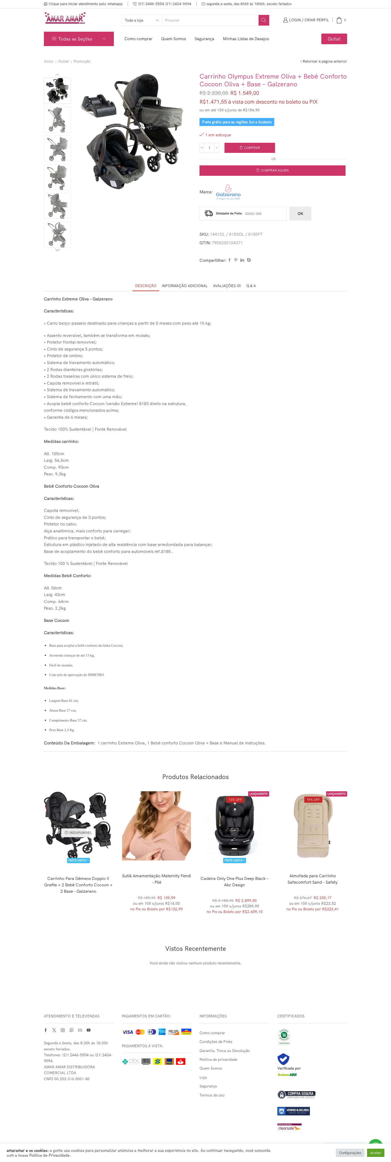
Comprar (252, 148)
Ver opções (159, 851)
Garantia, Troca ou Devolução (224, 1050)
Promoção (82, 61)
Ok (300, 213)
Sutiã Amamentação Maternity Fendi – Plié (156, 879)
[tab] (145, 286)
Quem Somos (173, 38)
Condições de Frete (215, 1041)
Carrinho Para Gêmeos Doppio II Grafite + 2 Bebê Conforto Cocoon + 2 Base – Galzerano (78, 885)
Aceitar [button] (375, 1153)
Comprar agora (275, 170)
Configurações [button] (350, 1153)
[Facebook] (229, 260)
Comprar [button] (234, 854)
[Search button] (264, 20)
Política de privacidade (218, 1059)
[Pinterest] (236, 260)
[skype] (248, 260)
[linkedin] (242, 260)
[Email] (80, 1030)
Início (48, 61)
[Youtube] (88, 1030)
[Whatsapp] (71, 1030)
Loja (203, 1077)
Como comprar (138, 38)
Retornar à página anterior (325, 61)
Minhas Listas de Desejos (246, 38)
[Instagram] (63, 1030)
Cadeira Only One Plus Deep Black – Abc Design (235, 881)
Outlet (334, 39)
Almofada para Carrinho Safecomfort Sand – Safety (313, 879)
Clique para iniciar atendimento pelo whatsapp (86, 4)
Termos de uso (211, 1095)
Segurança (204, 38)
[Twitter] (54, 1030)
